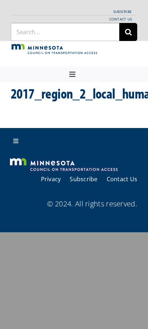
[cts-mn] (54, 47)
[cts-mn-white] (63, 159)
